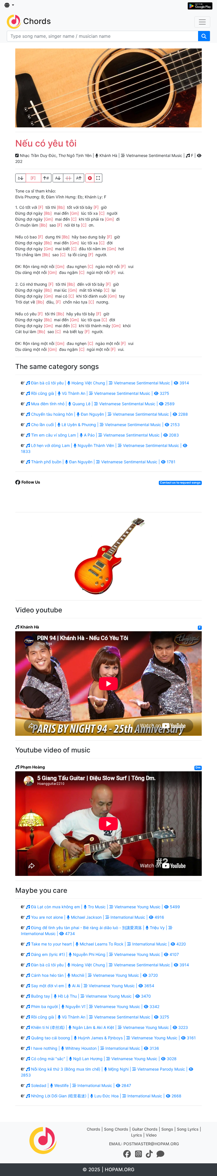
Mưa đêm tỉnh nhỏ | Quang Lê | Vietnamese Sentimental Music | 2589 (102, 403)
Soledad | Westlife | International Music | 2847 (80, 1085)
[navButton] (202, 22)
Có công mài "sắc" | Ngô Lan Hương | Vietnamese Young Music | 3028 (103, 1058)
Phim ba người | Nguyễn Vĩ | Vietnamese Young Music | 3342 (94, 1006)
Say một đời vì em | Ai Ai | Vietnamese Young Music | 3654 (92, 985)
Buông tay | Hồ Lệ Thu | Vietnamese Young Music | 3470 (90, 996)
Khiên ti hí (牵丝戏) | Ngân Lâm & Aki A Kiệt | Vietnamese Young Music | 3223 (109, 1027)
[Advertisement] (108, 87)
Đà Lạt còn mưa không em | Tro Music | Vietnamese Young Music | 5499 (105, 906)
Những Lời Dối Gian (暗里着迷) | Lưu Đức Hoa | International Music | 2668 (105, 1095)
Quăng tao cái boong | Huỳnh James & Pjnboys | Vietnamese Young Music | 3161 (113, 1037)
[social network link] (127, 1154)
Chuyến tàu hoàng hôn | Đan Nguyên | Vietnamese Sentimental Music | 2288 (109, 414)
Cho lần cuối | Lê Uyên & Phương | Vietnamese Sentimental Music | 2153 (105, 424)
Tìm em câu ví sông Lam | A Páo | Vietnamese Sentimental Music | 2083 (104, 435)
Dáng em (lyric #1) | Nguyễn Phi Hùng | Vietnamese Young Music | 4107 (104, 954)
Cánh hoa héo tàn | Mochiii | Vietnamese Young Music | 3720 (94, 975)
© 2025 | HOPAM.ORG (108, 1169)
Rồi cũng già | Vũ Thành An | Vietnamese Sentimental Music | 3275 (99, 393)
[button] (9, 5)
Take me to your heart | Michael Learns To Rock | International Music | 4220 (108, 944)
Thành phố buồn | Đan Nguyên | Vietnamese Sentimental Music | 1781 (102, 461)
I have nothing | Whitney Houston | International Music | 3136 (94, 1048)
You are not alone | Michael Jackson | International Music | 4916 (97, 917)
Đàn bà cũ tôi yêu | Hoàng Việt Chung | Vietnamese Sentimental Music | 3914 (109, 382)
